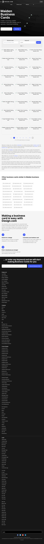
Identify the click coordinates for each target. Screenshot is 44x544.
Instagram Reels (4, 360)
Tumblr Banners (4, 386)
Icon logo (3, 495)
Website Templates (5, 282)
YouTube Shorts (4, 398)
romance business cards (29, 196)
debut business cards (18, 207)
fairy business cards (7, 199)
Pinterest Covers (5, 373)
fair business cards (18, 204)
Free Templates (4, 293)
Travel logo (4, 484)
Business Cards (19, 4)
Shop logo (3, 510)
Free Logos (4, 290)
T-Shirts (3, 422)
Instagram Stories (5, 362)
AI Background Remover (6, 329)
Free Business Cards (5, 291)
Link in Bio (3, 298)
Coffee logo (4, 517)
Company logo (4, 441)
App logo (3, 501)
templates (11, 149)
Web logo (3, 506)
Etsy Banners (4, 429)
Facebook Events (5, 353)
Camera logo (4, 460)
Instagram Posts (4, 358)
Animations (4, 426)
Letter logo (4, 475)
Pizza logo (3, 508)
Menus (3, 410)
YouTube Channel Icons (6, 402)
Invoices (3, 408)
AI (33, 4)
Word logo (3, 497)
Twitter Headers (5, 391)
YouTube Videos (5, 400)
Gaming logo (4, 439)
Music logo (4, 524)
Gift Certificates (4, 417)
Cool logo (3, 470)
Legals (3, 314)
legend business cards (29, 199)
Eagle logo (4, 488)
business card (4, 147)
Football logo (4, 458)
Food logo (3, 453)
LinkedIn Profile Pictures (6, 369)
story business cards (28, 188)
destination (19, 145)
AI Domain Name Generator (6, 331)
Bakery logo (4, 491)
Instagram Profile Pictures (6, 364)
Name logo (4, 446)
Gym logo (3, 521)
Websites (27, 4)
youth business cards (29, 202)
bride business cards (18, 202)
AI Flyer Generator (5, 336)
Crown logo (4, 462)
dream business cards (18, 188)
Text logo (3, 493)
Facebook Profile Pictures (6, 357)
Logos (11, 4)
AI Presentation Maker (6, 341)
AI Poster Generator (5, 338)
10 (29, 137)
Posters (3, 415)
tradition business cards (8, 207)
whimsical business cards (18, 199)
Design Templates (5, 277)
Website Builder (4, 295)
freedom (16, 155)
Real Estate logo (5, 477)
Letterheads (4, 428)
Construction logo (5, 467)
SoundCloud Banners (5, 379)
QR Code (3, 431)
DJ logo (3, 472)
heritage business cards (8, 204)
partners (36, 146)
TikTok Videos (4, 382)
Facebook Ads (4, 355)
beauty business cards (17, 183)
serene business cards (28, 204)
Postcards (3, 413)
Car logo (3, 448)
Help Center (4, 317)
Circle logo (4, 479)
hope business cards (7, 188)
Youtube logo (4, 455)
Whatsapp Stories (5, 395)
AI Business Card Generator (7, 334)
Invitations (3, 419)
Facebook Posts (5, 348)
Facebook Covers (5, 351)
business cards (36, 145)
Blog (2, 308)
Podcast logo (4, 490)
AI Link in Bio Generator (6, 340)
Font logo (3, 505)
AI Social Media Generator (6, 343)
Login (3, 319)
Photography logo (5, 457)
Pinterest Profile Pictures (6, 374)
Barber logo (4, 503)
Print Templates (4, 281)
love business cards (7, 183)
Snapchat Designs (5, 377)
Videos (3, 424)
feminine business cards (30, 191)
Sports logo (4, 464)
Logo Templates (5, 275)
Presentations (4, 433)
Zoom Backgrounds (5, 404)
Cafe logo (3, 486)
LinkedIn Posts (4, 367)
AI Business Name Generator (7, 325)
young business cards (7, 196)
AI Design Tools (4, 324)
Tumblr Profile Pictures (6, 384)
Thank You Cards (5, 421)
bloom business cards (19, 191)
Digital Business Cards (6, 300)
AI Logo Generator (5, 327)
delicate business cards (8, 202)
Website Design (4, 297)
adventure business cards (29, 183)
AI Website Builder (5, 332)
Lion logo (3, 522)
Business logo (4, 442)
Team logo (4, 498)
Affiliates (3, 310)
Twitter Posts (4, 393)
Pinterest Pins (4, 371)
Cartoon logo (4, 482)
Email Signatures (5, 406)
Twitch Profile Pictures (6, 389)
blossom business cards (8, 191)
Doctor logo (4, 519)
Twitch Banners (4, 388)
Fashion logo (4, 481)
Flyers (3, 412)
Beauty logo (4, 515)
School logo (4, 451)
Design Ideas (4, 286)
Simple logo (4, 512)
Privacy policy (4, 315)
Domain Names (4, 302)
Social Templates (5, 279)
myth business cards (18, 196)
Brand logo (4, 444)
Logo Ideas (4, 284)
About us (3, 307)
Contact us (4, 312)
